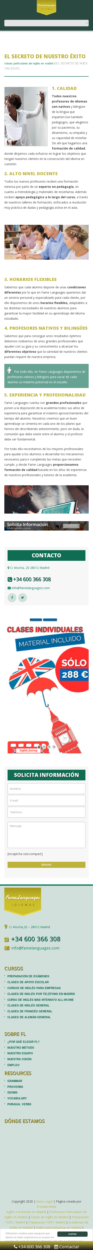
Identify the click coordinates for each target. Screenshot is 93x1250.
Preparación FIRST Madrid (47, 1222)
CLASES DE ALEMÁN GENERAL (29, 1017)
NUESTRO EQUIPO (20, 1053)
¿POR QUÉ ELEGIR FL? (23, 1042)
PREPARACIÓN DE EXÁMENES (28, 976)
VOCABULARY (17, 1098)
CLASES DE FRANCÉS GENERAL (29, 1011)
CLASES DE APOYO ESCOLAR (28, 982)
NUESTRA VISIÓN (19, 1059)
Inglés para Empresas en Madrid (58, 1227)
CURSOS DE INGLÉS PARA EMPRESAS (34, 988)
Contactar (68, 1247)
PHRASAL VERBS (19, 1104)
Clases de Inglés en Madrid (49, 1217)
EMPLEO (13, 1065)
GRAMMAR (14, 1081)
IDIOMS (12, 1092)
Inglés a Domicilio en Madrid (26, 1212)
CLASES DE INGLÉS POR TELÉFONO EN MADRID (41, 994)
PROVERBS (15, 1087)
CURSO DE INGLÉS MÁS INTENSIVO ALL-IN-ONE (40, 1000)
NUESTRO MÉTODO (20, 1047)
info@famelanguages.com (30, 588)
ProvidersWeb (46, 1207)
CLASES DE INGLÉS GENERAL (28, 1005)
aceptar (72, 1234)
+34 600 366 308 (31, 579)
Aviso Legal (44, 1201)
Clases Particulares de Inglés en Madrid (28, 63)
